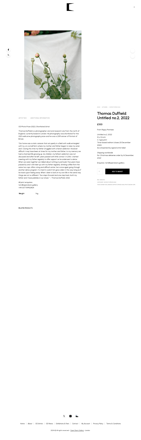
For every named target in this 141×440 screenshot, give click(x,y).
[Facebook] (8, 50)
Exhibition (104, 184)
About (30, 424)
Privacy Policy (98, 424)
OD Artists (39, 424)
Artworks (104, 107)
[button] (133, 7)
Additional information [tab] (40, 118)
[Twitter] (8, 55)
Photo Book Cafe (130, 184)
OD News (49, 424)
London (109, 184)
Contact (75, 424)
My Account (85, 424)
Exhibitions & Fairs (62, 424)
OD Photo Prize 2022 (114, 107)
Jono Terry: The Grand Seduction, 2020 (25, 375)
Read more (23, 378)
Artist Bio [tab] (23, 118)
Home (98, 107)
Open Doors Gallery (77, 430)
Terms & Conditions (113, 424)
